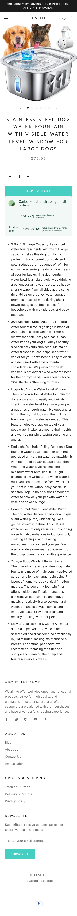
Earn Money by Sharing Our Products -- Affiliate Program (38, 6)
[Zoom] (68, 34)
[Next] (57, 108)
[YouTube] (35, 719)
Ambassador (14, 764)
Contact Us (13, 756)
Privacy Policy (15, 801)
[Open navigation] (6, 18)
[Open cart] (71, 18)
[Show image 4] (41, 108)
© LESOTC (38, 875)
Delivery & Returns (18, 794)
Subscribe (20, 854)
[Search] (64, 18)
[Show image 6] (49, 108)
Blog (8, 742)
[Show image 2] (32, 108)
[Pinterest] (25, 719)
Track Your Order (17, 787)
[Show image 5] (45, 108)
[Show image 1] (28, 108)
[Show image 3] (36, 108)
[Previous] (20, 108)
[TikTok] (45, 719)
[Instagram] (16, 719)
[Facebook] (6, 719)
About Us (11, 750)
